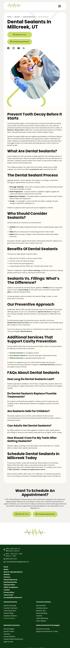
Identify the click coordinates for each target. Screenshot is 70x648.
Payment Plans (9, 585)
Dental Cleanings (10, 605)
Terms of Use (8, 595)
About (6, 569)
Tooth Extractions (10, 610)
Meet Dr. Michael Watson (13, 572)
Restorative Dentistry (12, 625)
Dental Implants (9, 636)
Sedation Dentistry (10, 616)
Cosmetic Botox (41, 608)
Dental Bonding (41, 613)
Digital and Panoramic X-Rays (47, 631)
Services (17, 17)
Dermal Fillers (41, 605)
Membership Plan (10, 582)
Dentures (7, 634)
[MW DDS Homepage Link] (16, 6)
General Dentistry (29, 17)
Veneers (39, 616)
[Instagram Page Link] (13, 48)
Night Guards (8, 641)
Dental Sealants (9, 618)
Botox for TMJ (41, 610)
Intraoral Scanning (42, 629)
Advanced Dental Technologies (48, 625)
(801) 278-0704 (11, 559)
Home (9, 17)
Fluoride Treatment (10, 608)
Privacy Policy (9, 592)
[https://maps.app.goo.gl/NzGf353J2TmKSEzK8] (24, 48)
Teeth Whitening (42, 618)
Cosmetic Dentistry (43, 602)
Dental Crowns (9, 631)
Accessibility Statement (13, 597)
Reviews (7, 574)
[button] (59, 6)
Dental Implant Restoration (13, 639)
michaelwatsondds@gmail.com (17, 562)
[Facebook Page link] (8, 48)
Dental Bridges (9, 629)
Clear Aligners (41, 621)
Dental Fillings (9, 613)
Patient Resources (10, 579)
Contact (7, 590)
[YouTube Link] (19, 48)
